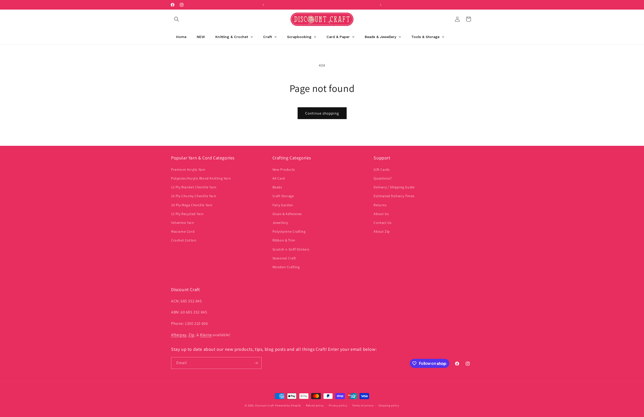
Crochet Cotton (183, 240)
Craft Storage (283, 196)
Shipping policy (388, 405)
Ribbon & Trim (283, 240)
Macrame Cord (182, 231)
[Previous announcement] (263, 5)
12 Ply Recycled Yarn (187, 214)
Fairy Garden (282, 204)
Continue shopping (322, 113)
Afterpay (178, 334)
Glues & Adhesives (287, 214)
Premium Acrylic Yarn (188, 169)
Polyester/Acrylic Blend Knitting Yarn (201, 178)
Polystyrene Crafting (289, 231)
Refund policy (315, 405)
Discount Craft (264, 405)
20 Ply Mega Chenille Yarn (192, 204)
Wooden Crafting (286, 267)
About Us (381, 214)
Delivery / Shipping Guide (394, 187)
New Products (283, 169)
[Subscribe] (255, 363)
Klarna (206, 334)
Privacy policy (338, 405)
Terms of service (362, 405)
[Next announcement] (380, 5)
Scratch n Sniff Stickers (290, 249)
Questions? (383, 178)
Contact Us (382, 222)
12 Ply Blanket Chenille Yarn (194, 187)
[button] (176, 19)
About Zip (382, 231)
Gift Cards (382, 169)
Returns (380, 204)
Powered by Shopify (288, 405)
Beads (277, 187)
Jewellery (280, 222)
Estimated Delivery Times (394, 196)
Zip (191, 334)
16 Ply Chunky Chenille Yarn (193, 196)
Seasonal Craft (284, 258)
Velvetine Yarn (182, 222)
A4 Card (278, 178)
